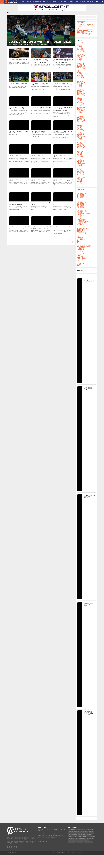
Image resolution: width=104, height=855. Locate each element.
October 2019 (80, 135)
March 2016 (80, 183)
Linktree (82, 1)
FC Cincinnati (72, 829)
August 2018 (80, 151)
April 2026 (79, 47)
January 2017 (80, 172)
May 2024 (79, 73)
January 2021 (80, 118)
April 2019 (79, 142)
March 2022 (80, 102)
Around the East (81, 215)
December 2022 (81, 92)
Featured (78, 829)
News (78, 242)
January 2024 (80, 77)
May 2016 (79, 181)
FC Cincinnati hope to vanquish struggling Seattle (85, 32)
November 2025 (81, 53)
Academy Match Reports (83, 213)
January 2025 (80, 64)
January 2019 (80, 145)
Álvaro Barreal (91, 836)
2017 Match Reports (82, 195)
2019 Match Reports (82, 200)
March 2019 (80, 143)
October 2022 (80, 94)
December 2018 (81, 146)
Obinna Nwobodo (88, 841)
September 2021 (81, 109)
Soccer (70, 840)
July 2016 (79, 179)
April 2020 (79, 128)
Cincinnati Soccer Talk (74, 831)
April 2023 (79, 88)
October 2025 (80, 54)
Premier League (81, 253)
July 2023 (79, 84)
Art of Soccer (80, 216)
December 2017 (81, 160)
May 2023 (79, 86)
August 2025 (80, 56)
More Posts (40, 242)
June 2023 (79, 85)
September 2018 (81, 150)
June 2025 (79, 58)
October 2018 (80, 149)
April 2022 (79, 101)
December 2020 (81, 119)
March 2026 (80, 48)
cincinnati (91, 831)
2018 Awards (80, 196)
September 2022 (81, 95)
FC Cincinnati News (61, 852)
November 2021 (81, 107)
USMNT (79, 264)
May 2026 (79, 46)
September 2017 (81, 163)
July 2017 (79, 165)
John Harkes (80, 841)
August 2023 (80, 83)
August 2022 (80, 97)
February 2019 (80, 144)
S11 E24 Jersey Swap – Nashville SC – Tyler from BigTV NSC (86, 27)
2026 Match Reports (82, 211)
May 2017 (79, 168)
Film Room (79, 231)
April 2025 (79, 60)
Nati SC (79, 241)
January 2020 (80, 132)
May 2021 (79, 114)
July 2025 (79, 57)
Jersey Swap (80, 235)
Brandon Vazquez (73, 834)
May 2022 (79, 100)
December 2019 (81, 133)
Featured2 (90, 829)
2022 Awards (80, 205)
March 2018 (80, 156)
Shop (74, 853)
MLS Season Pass (54, 1)
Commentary (80, 223)
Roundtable (80, 256)
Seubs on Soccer (81, 257)
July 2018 (79, 152)
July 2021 (79, 111)
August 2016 (80, 178)
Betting (79, 218)
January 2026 (80, 50)
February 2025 (80, 63)
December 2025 (81, 51)
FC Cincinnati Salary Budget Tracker (62, 853)
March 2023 (80, 89)
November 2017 (81, 161)
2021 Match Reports (82, 204)
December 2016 (81, 173)
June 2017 (79, 167)
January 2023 (80, 91)
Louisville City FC (84, 840)
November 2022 (81, 93)
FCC (76, 838)
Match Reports (81, 239)
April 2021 (79, 115)
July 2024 (79, 71)
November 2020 (81, 120)
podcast (85, 831)
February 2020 (80, 130)
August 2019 (80, 137)
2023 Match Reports (82, 207)
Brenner (79, 836)
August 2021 (80, 110)
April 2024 (79, 74)
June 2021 (79, 112)
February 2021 (80, 117)
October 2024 (80, 67)
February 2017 (80, 171)
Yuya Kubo (89, 834)
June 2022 (79, 99)
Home (22, 1)
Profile (78, 255)
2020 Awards (80, 201)
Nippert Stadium (72, 836)
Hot (82, 829)
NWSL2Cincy (80, 244)
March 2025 (80, 62)
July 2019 (79, 138)
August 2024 (80, 70)
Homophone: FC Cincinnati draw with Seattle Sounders (85, 29)
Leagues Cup (80, 237)
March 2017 (80, 170)
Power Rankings (81, 251)
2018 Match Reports (82, 197)
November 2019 (81, 134)
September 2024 (81, 68)
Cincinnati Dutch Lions (82, 220)
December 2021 (81, 106)
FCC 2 (78, 226)
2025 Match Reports (82, 210)
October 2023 (80, 81)
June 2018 (79, 153)
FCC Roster (80, 227)
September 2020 (81, 123)
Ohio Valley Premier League (84, 245)
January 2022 (80, 104)
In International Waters (83, 233)
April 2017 (79, 169)
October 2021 (80, 108)
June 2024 (79, 72)
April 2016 (79, 182)
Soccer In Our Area (73, 1)
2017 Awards (80, 194)
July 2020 (79, 125)
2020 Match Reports (82, 202)
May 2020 (79, 127)
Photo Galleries (81, 247)
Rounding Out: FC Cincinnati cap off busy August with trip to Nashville (86, 25)
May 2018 (79, 154)
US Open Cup (80, 263)
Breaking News (81, 219)
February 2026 (80, 49)
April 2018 (79, 155)
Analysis (63, 1)
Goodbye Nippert (81, 232)
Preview (79, 254)
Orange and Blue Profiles (83, 246)
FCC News (28, 1)
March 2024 (80, 75)
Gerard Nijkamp (72, 841)
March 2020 (80, 129)
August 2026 (80, 42)
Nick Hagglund (82, 838)
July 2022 (79, 98)
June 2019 (79, 139)
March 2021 (80, 116)
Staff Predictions (81, 259)
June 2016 (79, 180)
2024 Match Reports (82, 209)
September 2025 (81, 55)
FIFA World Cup (81, 229)
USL (81, 831)
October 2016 (80, 176)
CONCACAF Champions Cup (84, 224)
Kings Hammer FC (81, 236)
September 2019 (81, 136)
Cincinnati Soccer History (83, 221)
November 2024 (81, 66)
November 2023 (81, 80)
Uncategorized (81, 262)
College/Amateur (81, 222)
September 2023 (81, 82)
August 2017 (80, 164)
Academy (79, 212)
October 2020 (80, 121)
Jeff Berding (71, 838)
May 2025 (79, 59)
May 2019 (79, 141)
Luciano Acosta (81, 834)
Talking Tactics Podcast (83, 260)
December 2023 (81, 79)
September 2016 (81, 177)
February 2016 (80, 185)
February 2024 (80, 76)
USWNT (79, 265)
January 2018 (80, 159)
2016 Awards (80, 192)
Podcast (45, 1)
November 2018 (81, 147)
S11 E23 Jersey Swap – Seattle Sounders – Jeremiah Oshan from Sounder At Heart (85, 34)
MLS (78, 240)
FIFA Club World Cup (82, 228)
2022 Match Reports (82, 206)
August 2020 (80, 124)
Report (84, 836)
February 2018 (80, 158)
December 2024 (81, 65)
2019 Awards (80, 198)
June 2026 (79, 45)
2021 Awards (80, 203)
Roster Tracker (37, 1)
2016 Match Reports (82, 193)
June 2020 (79, 126)
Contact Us (81, 852)
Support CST (90, 1)
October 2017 (80, 162)
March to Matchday (82, 238)
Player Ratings (80, 249)
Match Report (90, 838)
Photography (80, 248)
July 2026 (79, 44)
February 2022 (80, 103)
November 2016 (81, 174)
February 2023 (80, 90)
